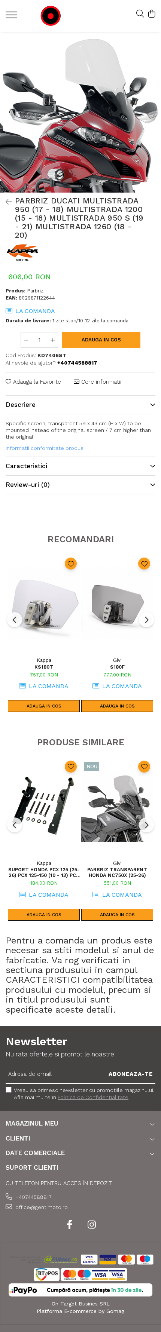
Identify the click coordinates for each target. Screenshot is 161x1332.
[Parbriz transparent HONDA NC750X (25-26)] (117, 806)
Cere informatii (100, 381)
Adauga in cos (101, 340)
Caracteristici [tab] (26, 466)
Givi (117, 660)
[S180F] (117, 603)
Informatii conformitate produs (44, 448)
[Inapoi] (5, 201)
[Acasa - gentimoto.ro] (50, 16)
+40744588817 (33, 1197)
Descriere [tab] (21, 404)
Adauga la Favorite (36, 381)
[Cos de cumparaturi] (151, 14)
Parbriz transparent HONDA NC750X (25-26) (117, 872)
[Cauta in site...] (140, 14)
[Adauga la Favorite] (71, 564)
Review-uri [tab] (28, 484)
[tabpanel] (80, 112)
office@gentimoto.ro (41, 1207)
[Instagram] (91, 1225)
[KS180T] (44, 603)
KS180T (43, 667)
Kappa (44, 660)
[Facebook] (69, 1225)
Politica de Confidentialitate (93, 1097)
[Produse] (12, 17)
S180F (117, 667)
